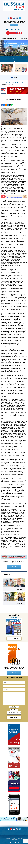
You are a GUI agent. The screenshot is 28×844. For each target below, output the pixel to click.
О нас (9, 58)
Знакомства (22, 58)
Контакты (19, 61)
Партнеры (13, 61)
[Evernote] (12, 105)
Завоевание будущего (8, 84)
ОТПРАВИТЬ (14, 717)
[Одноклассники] (6, 105)
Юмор (7, 61)
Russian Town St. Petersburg (9, 82)
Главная (4, 58)
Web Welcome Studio (14, 842)
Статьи (21, 82)
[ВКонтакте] (4, 105)
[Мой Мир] (8, 105)
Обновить (14, 709)
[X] (10, 105)
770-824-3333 (23, 38)
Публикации (15, 58)
